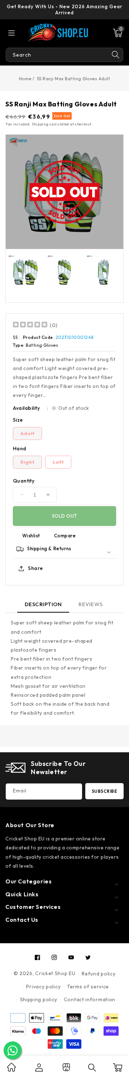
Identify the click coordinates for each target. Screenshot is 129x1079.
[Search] (115, 55)
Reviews (90, 604)
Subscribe (105, 791)
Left (62, 464)
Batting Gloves (42, 345)
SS (15, 337)
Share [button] (35, 568)
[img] (30, 325)
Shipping (40, 124)
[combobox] (57, 55)
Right (31, 464)
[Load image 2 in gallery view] (64, 272)
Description (43, 604)
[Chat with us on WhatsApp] (13, 1050)
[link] (11, 1069)
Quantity (23, 481)
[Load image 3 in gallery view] (103, 272)
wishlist (31, 535)
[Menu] (11, 33)
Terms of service (88, 986)
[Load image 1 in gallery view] (25, 272)
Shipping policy (39, 999)
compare (65, 535)
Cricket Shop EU (55, 973)
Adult (31, 435)
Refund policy (98, 973)
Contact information (89, 999)
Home (25, 78)
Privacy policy (43, 986)
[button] (117, 33)
